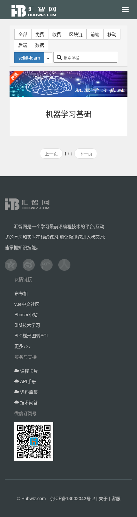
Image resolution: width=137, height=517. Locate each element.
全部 (22, 34)
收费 (56, 34)
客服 (116, 498)
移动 (111, 34)
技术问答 (28, 402)
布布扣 (21, 293)
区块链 (76, 34)
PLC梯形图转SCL (31, 335)
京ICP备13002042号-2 (72, 498)
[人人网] (67, 265)
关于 (103, 498)
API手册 (27, 381)
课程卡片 (28, 371)
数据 (39, 45)
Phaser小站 (26, 314)
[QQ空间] (14, 265)
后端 (22, 45)
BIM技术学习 (27, 325)
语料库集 (28, 392)
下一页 (85, 153)
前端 (94, 34)
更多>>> (22, 346)
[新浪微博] (31, 265)
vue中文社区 (27, 304)
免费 (39, 34)
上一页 (51, 153)
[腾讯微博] (49, 265)
